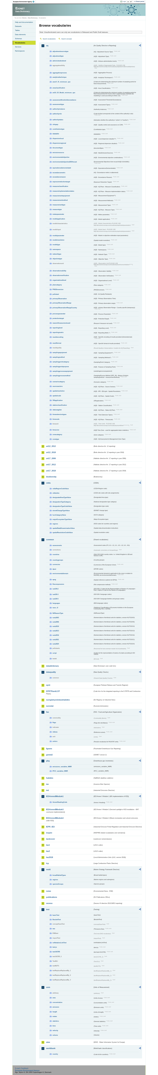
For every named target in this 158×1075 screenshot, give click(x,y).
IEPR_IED (50, 827)
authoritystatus (58, 120)
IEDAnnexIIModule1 (55, 796)
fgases (49, 749)
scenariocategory (59, 382)
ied (47, 790)
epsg (54, 579)
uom (48, 987)
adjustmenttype (58, 56)
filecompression (58, 584)
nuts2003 (56, 617)
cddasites (56, 493)
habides (49, 778)
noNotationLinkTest (59, 943)
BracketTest (57, 919)
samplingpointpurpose (61, 366)
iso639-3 (55, 594)
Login (124, 1)
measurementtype (59, 205)
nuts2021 (56, 639)
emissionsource (58, 152)
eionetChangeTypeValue (61, 510)
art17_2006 (51, 458)
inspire (49, 833)
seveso (49, 903)
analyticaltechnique (59, 77)
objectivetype (57, 259)
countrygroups (58, 560)
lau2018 (49, 857)
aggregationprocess (60, 73)
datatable (56, 134)
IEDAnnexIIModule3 (55, 809)
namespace (57, 249)
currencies (56, 564)
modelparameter (58, 235)
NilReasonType (58, 613)
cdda (48, 483)
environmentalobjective (61, 157)
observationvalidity (59, 271)
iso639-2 (55, 589)
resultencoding (58, 337)
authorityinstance (59, 109)
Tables (17, 30)
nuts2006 (56, 622)
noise (48, 891)
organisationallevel (59, 280)
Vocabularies (20, 43)
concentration (57, 1002)
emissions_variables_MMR (62, 766)
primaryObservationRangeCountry (65, 308)
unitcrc (55, 741)
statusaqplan (57, 410)
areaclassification (59, 88)
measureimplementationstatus (63, 191)
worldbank (50, 1048)
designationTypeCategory (62, 502)
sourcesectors (58, 386)
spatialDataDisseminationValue (64, 528)
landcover (50, 839)
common (50, 540)
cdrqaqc (55, 124)
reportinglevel (57, 328)
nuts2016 (56, 635)
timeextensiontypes (59, 414)
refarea (55, 732)
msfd (48, 869)
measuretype (57, 209)
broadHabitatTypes (59, 875)
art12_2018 (51, 452)
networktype (57, 254)
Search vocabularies (49, 39)
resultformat (57, 343)
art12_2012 (51, 446)
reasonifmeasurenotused (61, 323)
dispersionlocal (58, 138)
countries (56, 554)
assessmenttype (58, 104)
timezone (56, 430)
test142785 (56, 952)
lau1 (48, 845)
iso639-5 (55, 599)
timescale (56, 419)
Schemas (18, 38)
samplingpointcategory (61, 362)
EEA (24, 1)
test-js (55, 947)
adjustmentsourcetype (60, 51)
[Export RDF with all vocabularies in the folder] (140, 45)
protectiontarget (58, 318)
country (55, 1054)
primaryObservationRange (62, 303)
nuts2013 (56, 631)
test (47, 909)
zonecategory (57, 434)
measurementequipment (61, 196)
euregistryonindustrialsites (58, 700)
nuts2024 (56, 644)
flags (54, 722)
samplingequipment (60, 352)
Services (18, 47)
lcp (47, 863)
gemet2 (49, 755)
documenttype (58, 148)
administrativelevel (59, 61)
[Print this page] (128, 1)
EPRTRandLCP (53, 691)
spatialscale (57, 396)
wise (48, 1042)
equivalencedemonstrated (62, 168)
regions (55, 524)
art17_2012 (51, 465)
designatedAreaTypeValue (62, 497)
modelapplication (59, 219)
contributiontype (58, 129)
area (54, 998)
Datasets (18, 26)
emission (56, 1007)
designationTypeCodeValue (62, 506)
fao (47, 712)
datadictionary (52, 666)
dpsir (54, 569)
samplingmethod (59, 357)
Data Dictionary (32, 18)
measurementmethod (60, 200)
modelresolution (58, 240)
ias (47, 784)
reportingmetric (58, 332)
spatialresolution (59, 391)
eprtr (48, 685)
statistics (56, 1021)
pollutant (56, 294)
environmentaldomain (60, 573)
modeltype (56, 244)
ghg (48, 761)
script (55, 653)
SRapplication (58, 400)
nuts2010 (56, 626)
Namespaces (20, 51)
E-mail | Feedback (21, 1068)
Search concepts (66, 39)
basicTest (56, 915)
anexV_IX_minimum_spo (61, 82)
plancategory (57, 285)
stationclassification (60, 405)
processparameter (59, 314)
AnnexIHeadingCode (60, 802)
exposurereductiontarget (61, 182)
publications (51, 897)
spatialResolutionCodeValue (63, 532)
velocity (55, 1030)
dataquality (51, 672)
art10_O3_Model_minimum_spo (64, 92)
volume (55, 1035)
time (54, 1026)
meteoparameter (58, 214)
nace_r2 (55, 608)
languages (56, 603)
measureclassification (60, 186)
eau (54, 928)
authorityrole (57, 114)
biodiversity (51, 477)
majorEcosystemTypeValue (62, 519)
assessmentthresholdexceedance (64, 100)
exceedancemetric (59, 172)
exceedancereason (59, 177)
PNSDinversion (58, 289)
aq (47, 46)
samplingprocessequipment (63, 371)
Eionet (24, 18)
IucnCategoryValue (59, 515)
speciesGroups (58, 884)
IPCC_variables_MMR (60, 771)
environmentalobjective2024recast (65, 162)
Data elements (20, 34)
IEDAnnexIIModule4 (55, 818)
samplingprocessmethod (61, 375)
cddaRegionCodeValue (61, 488)
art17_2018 (51, 471)
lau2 (48, 851)
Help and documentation (24, 22)
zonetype (56, 439)
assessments (57, 545)
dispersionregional (59, 143)
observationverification (61, 275)
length (55, 1012)
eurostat (49, 706)
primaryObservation (60, 298)
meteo (55, 1016)
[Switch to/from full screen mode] (131, 1)
